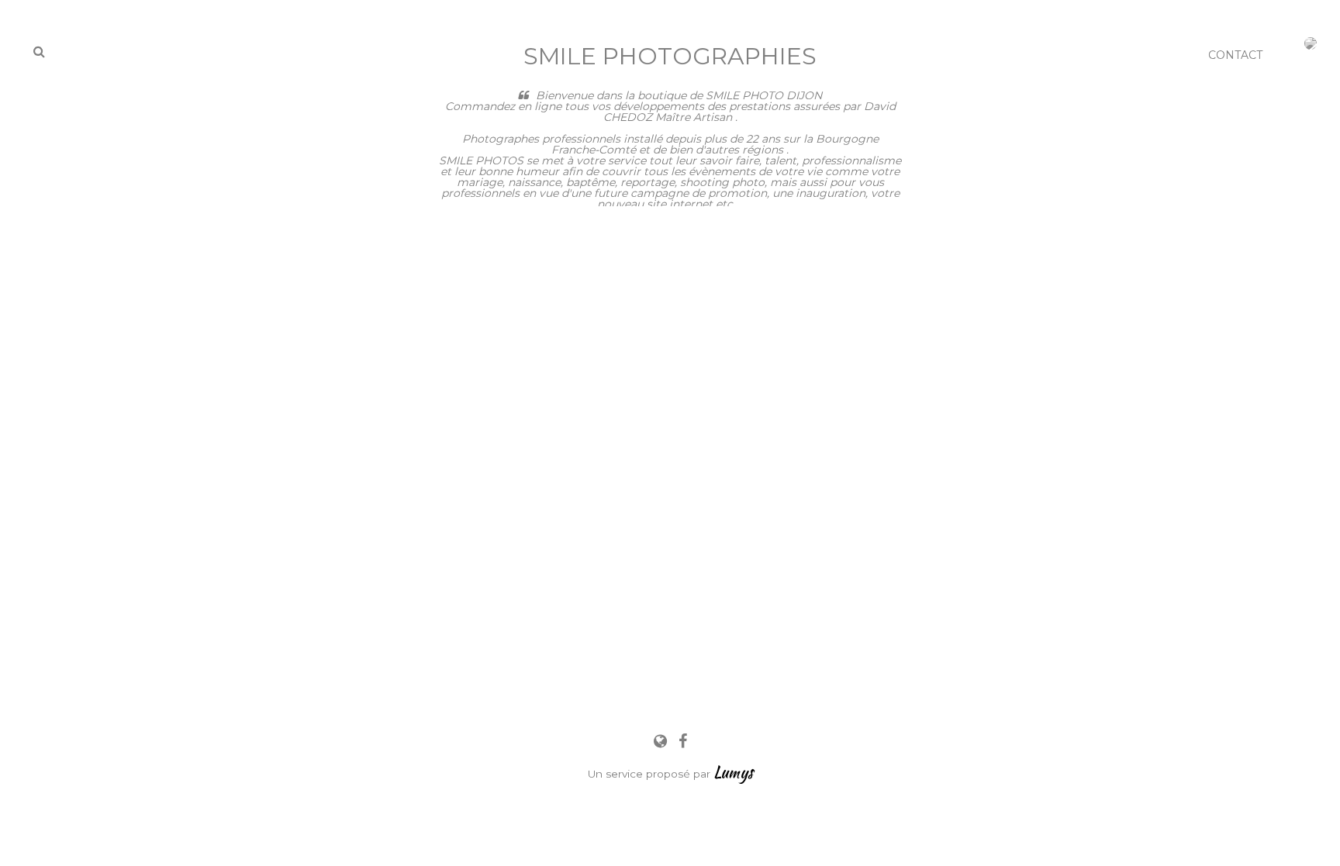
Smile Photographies (670, 56)
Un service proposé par (670, 774)
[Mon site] (662, 741)
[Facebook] (683, 741)
